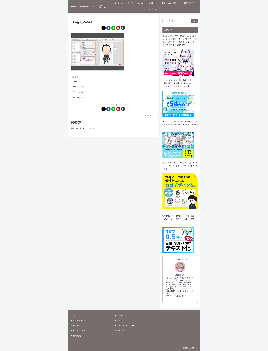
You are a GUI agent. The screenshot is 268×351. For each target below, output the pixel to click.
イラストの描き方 (80, 320)
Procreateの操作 (79, 330)
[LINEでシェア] (113, 28)
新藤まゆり (180, 275)
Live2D (76, 325)
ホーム (75, 315)
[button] (123, 28)
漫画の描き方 (78, 336)
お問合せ (120, 320)
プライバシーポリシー (125, 325)
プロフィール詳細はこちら (176, 296)
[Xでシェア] (103, 28)
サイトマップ (122, 330)
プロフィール (122, 315)
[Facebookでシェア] (108, 28)
